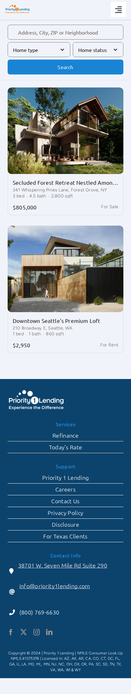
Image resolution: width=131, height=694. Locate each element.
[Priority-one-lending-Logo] (17, 6)
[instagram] (36, 632)
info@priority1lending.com (54, 585)
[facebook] (11, 632)
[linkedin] (49, 632)
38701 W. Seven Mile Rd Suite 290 (62, 565)
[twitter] (23, 632)
